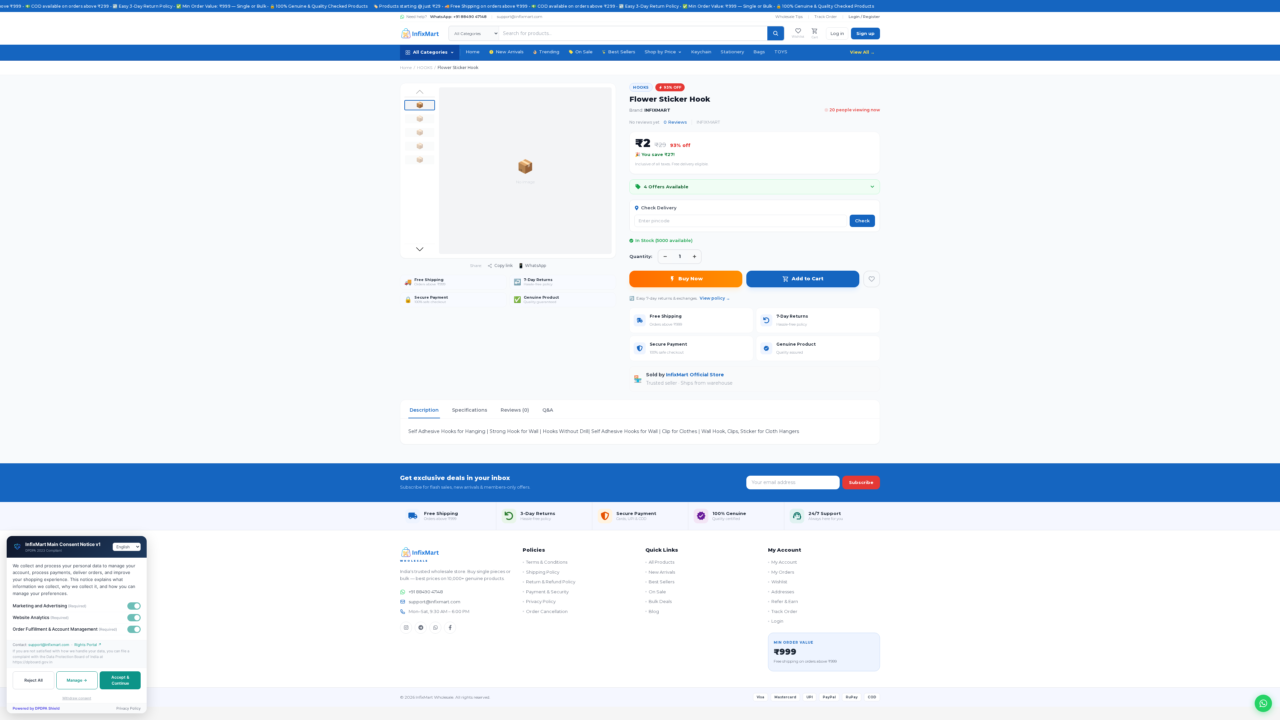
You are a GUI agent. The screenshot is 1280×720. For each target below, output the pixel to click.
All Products (661, 562)
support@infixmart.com (519, 16)
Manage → (77, 680)
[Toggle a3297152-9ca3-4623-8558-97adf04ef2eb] (134, 617)
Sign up (865, 33)
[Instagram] (406, 628)
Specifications (469, 410)
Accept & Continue (120, 680)
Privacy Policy (541, 601)
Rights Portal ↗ (88, 644)
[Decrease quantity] (665, 256)
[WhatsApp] (435, 628)
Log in (837, 33)
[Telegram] (421, 628)
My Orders (782, 572)
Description (424, 410)
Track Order (825, 16)
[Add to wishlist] (871, 279)
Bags (759, 51)
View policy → (715, 298)
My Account (784, 562)
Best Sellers (621, 51)
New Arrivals (510, 51)
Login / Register (864, 16)
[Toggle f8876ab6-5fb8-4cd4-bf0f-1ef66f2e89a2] (134, 629)
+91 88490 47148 (426, 591)
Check (862, 220)
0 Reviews (675, 122)
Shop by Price (660, 51)
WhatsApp (532, 266)
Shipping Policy (542, 572)
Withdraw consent (76, 698)
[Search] (775, 33)
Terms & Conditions (546, 562)
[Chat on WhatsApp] (1263, 703)
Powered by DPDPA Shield (36, 708)
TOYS (780, 51)
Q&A (547, 410)
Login (777, 621)
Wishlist (779, 581)
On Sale (584, 51)
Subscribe (861, 482)
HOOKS (424, 67)
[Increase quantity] (694, 256)
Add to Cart (807, 278)
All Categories (430, 52)
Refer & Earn (784, 601)
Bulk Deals (660, 601)
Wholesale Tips (789, 16)
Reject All (33, 680)
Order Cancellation (547, 611)
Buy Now (690, 278)
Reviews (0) (515, 410)
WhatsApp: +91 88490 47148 (458, 16)
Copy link (503, 265)
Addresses (782, 591)
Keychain (701, 51)
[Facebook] (450, 628)
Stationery (732, 51)
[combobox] (127, 547)
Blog (654, 611)
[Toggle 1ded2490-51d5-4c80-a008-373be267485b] (134, 606)
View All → (862, 52)
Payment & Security (547, 591)
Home (473, 51)
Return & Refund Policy (550, 581)
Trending (549, 51)
